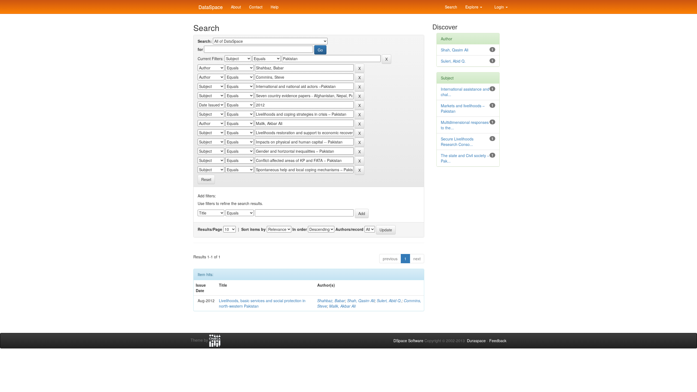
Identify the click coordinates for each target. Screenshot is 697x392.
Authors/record (349, 229)
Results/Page (210, 229)
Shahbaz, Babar (331, 300)
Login (499, 7)
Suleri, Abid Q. (389, 300)
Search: (205, 41)
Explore (472, 7)
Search (450, 7)
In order (299, 229)
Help (275, 7)
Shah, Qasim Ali (361, 300)
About (236, 7)
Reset (206, 179)
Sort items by (253, 229)
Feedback (497, 340)
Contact (255, 7)
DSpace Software (408, 340)
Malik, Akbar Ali (342, 306)
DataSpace (210, 5)
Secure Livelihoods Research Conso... (457, 141)
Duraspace (476, 340)
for (200, 49)
